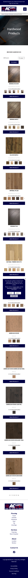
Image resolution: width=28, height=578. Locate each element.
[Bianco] (10, 127)
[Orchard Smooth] (10, 269)
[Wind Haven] (18, 340)
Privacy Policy (14, 568)
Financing (14, 532)
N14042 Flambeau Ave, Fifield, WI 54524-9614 (14, 1)
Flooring (6, 14)
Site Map (14, 573)
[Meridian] (20, 162)
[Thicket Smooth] (14, 269)
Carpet (14, 515)
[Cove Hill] (14, 394)
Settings (14, 295)
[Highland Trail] (14, 430)
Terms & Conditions (14, 571)
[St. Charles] (22, 234)
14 (14, 495)
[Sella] (22, 91)
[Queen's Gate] (17, 234)
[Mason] (18, 127)
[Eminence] (17, 305)
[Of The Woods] (14, 340)
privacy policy (16, 286)
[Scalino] (18, 91)
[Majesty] (22, 305)
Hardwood (11, 14)
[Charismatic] (12, 162)
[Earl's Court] (14, 216)
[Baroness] (5, 305)
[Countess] (9, 305)
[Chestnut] (13, 198)
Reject (17, 293)
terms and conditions (12, 288)
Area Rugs (14, 525)
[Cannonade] (14, 145)
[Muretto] (14, 91)
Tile (14, 523)
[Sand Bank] (14, 466)
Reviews (14, 543)
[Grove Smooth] (14, 252)
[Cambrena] (14, 74)
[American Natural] (14, 323)
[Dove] (17, 198)
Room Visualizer (14, 534)
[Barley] (9, 198)
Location (14, 541)
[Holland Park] (9, 234)
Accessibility (14, 566)
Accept (10, 293)
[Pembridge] (13, 234)
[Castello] (14, 127)
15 (16, 495)
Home (2, 14)
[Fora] (10, 91)
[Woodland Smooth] (22, 269)
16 (18, 495)
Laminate (14, 517)
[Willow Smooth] (18, 269)
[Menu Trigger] (25, 9)
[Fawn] (22, 198)
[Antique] (14, 181)
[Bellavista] (14, 109)
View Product (14, 96)
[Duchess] (13, 305)
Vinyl (14, 521)
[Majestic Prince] (16, 162)
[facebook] (14, 552)
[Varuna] (22, 127)
